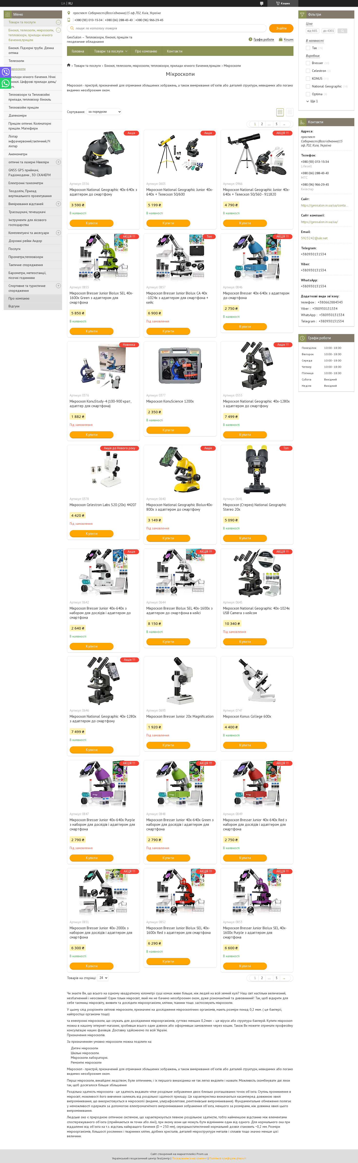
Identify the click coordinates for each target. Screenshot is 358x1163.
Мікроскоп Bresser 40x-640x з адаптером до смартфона (256, 295)
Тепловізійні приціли (24, 107)
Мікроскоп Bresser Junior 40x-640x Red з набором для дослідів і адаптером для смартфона (255, 824)
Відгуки (14, 306)
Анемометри (18, 154)
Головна (78, 51)
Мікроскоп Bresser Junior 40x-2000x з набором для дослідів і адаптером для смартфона (101, 932)
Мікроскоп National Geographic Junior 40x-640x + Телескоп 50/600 (179, 192)
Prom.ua (202, 1154)
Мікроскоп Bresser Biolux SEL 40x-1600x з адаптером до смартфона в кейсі (179, 610)
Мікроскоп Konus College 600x (247, 716)
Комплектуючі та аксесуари (29, 233)
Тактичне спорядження (26, 265)
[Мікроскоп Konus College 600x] (257, 681)
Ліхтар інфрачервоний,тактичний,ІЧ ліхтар (29, 141)
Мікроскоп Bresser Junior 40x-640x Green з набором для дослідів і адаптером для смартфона (180, 824)
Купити (91, 223)
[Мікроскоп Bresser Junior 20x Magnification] (180, 681)
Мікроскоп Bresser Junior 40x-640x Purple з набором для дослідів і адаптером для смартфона (102, 824)
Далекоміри (18, 115)
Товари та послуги (22, 22)
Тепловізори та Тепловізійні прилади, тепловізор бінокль (30, 97)
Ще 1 (314, 101)
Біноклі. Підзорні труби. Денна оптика (31, 50)
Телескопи (16, 61)
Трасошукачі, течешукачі (27, 212)
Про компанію (19, 298)
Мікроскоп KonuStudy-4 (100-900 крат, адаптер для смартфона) (100, 403)
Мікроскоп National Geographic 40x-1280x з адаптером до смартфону (256, 403)
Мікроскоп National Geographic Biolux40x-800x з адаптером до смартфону (179, 507)
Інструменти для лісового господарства (28, 222)
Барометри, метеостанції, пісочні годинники (27, 275)
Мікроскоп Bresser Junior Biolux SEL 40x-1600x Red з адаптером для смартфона (178, 930)
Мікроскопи (17, 69)
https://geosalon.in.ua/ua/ (319, 222)
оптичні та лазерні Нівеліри (29, 162)
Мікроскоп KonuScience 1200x (170, 401)
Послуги (14, 249)
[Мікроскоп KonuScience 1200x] (180, 366)
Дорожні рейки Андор (25, 241)
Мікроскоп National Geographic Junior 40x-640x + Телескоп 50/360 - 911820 (256, 192)
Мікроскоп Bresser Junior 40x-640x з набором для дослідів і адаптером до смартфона (100, 613)
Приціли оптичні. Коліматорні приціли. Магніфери (30, 125)
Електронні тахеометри (26, 183)
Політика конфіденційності (227, 1158)
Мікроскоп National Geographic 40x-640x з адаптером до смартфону (103, 192)
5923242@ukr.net (314, 238)
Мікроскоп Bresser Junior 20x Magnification (180, 716)
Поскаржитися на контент (189, 1158)
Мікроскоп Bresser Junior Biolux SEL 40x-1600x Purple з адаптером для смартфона (255, 932)
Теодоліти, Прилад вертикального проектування (30, 193)
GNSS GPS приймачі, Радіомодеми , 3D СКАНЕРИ (30, 172)
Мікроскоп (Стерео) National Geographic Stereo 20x (254, 507)
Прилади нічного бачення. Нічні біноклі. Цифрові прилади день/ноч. (32, 82)
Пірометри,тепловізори (26, 257)
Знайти (281, 28)
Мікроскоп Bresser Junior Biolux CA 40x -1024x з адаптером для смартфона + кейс (177, 298)
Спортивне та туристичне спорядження (27, 288)
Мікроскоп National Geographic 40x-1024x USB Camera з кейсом (256, 610)
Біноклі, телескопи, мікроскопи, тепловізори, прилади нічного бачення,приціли (31, 35)
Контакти (174, 51)
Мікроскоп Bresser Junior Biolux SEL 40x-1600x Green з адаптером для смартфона (101, 298)
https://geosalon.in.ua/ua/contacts (325, 205)
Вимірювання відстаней (26, 204)
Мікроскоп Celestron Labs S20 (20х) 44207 (103, 504)
